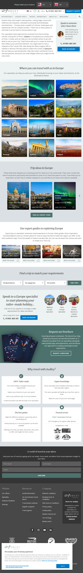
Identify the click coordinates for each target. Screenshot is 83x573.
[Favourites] (35, 11)
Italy (4, 95)
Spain (59, 135)
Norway (6, 154)
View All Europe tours (41, 215)
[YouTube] (45, 530)
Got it (63, 566)
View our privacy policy (49, 561)
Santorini (48, 49)
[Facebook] (32, 530)
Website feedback (8, 501)
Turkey (33, 135)
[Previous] (4, 196)
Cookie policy (46, 510)
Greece (6, 115)
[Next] (79, 196)
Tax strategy (46, 518)
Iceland (27, 36)
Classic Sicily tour (39, 198)
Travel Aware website (30, 503)
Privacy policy (47, 507)
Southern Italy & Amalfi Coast (15, 196)
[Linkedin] (51, 530)
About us (52, 17)
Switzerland (34, 115)
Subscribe (41, 475)
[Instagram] (38, 530)
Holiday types (20, 17)
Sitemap (5, 504)
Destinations (7, 17)
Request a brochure (61, 353)
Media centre (47, 521)
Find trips (74, 283)
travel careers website (71, 517)
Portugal (6, 135)
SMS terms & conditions (50, 503)
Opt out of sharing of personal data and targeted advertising (17, 566)
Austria (33, 154)
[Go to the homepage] (10, 11)
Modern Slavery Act (49, 514)
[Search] (79, 16)
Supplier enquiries (28, 507)
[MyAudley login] (38, 11)
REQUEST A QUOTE (73, 11)
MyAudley (5, 497)
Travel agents (27, 510)
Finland (60, 154)
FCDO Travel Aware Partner (61, 417)
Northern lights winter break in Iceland (61, 195)
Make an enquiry (68, 49)
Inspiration (41, 17)
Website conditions (49, 493)
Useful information (28, 493)
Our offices (6, 493)
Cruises (32, 17)
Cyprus (60, 115)
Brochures (64, 17)
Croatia (60, 95)
